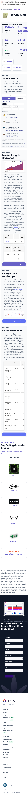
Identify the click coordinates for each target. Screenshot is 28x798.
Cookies (16, 785)
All (4, 104)
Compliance (6, 789)
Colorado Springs (18, 104)
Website (21, 130)
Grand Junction (7, 109)
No (24, 4)
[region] (14, 125)
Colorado (16, 227)
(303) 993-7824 (9, 130)
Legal (11, 785)
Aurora (21, 109)
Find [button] (9, 98)
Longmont (15, 106)
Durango (15, 109)
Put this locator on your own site (17, 146)
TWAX (5, 294)
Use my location (6, 101)
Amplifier (5, 757)
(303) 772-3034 (9, 117)
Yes (22, 4)
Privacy (11, 789)
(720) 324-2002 (9, 136)
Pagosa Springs (7, 106)
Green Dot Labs (18, 289)
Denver (10, 104)
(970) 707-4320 (9, 123)
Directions (16, 117)
